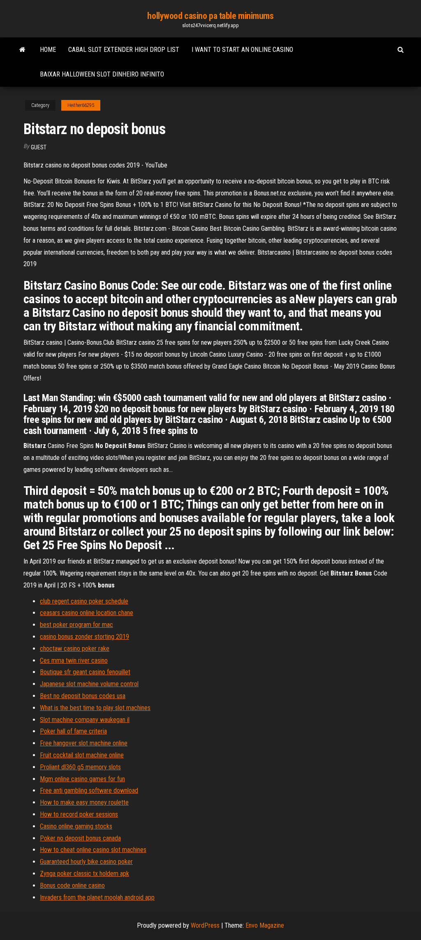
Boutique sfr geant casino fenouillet (85, 672)
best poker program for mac (76, 625)
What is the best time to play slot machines (95, 708)
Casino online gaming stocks (76, 826)
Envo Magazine (264, 925)
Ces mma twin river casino (74, 660)
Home (48, 49)
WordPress (205, 925)
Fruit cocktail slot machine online (82, 755)
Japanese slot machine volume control (89, 684)
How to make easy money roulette (84, 802)
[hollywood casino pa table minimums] (22, 49)
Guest (38, 147)
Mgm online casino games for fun (82, 779)
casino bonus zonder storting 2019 (84, 637)
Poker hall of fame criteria (73, 731)
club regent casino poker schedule (84, 601)
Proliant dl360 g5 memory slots (80, 767)
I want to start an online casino (242, 49)
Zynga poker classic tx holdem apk (84, 873)
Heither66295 (80, 105)
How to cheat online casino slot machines (93, 850)
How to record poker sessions (79, 814)
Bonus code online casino (72, 885)
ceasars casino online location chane (86, 613)
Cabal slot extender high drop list (123, 49)
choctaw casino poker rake (74, 648)
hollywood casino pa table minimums (210, 16)
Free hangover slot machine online (83, 743)
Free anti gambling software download (89, 790)
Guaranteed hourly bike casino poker (86, 862)
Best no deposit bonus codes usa (82, 696)
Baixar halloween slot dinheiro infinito (102, 74)
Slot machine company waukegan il (85, 720)
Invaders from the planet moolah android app (97, 897)
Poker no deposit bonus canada (80, 838)
